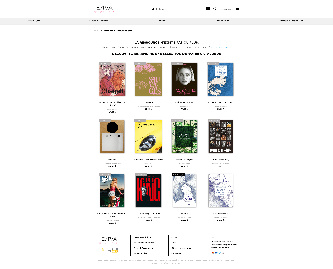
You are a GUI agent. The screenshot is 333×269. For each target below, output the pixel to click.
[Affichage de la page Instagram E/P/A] (212, 237)
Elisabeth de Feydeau (112, 163)
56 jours (184, 213)
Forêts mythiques (184, 159)
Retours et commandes (222, 242)
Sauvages (148, 102)
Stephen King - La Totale (148, 213)
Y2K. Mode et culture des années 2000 (112, 215)
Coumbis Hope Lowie (220, 163)
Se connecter (227, 9)
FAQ (173, 242)
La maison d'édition (142, 237)
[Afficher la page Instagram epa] (216, 9)
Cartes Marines (220, 213)
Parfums (112, 159)
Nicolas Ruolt (184, 163)
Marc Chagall (112, 109)
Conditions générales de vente (176, 260)
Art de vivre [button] (223, 21)
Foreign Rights (140, 253)
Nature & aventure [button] (99, 21)
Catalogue (176, 253)
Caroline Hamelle (112, 220)
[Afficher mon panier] (237, 8)
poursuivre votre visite (221, 47)
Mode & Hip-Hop (220, 159)
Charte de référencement (166, 263)
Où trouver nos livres (181, 248)
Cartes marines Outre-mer (220, 102)
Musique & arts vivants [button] (292, 21)
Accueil (95, 31)
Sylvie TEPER (155, 106)
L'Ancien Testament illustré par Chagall (112, 104)
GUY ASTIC (141, 217)
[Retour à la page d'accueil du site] (104, 9)
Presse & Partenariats (143, 248)
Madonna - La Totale (185, 102)
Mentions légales (108, 260)
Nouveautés (34, 21)
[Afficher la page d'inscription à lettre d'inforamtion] (209, 9)
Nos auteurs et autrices (144, 242)
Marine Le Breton (220, 106)
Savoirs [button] (163, 21)
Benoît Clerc (185, 106)
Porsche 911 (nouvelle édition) (148, 159)
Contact (175, 237)
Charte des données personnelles (138, 260)
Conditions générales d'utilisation (214, 260)
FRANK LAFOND (153, 217)
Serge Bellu (148, 163)
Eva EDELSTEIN (142, 106)
